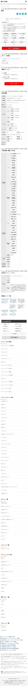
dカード (3, 480)
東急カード (3, 470)
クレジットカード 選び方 (6, 368)
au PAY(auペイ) (4, 578)
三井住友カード (4, 401)
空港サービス (6, 331)
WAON (2, 610)
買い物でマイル (18, 324)
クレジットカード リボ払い (7, 385)
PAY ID (2, 591)
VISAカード (3, 407)
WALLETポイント (5, 512)
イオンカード (4, 430)
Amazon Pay (4, 584)
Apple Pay (3, 627)
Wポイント (5, 328)
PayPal (2, 588)
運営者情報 (12, 680)
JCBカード (3, 404)
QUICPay (3, 617)
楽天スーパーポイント (6, 506)
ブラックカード (4, 355)
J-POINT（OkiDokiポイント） (7, 519)
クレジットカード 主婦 (6, 391)
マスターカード (4, 417)
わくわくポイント (5, 529)
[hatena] (23, 14)
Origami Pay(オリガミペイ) (7, 571)
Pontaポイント (4, 532)
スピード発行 (18, 326)
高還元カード (6, 324)
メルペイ (3, 574)
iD (1, 607)
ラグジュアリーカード (6, 444)
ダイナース (14, 3)
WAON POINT (4, 503)
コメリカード (4, 490)
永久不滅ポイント (5, 526)
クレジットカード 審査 (6, 371)
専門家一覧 (16, 680)
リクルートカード (5, 457)
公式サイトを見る (14, 83)
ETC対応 (5, 326)
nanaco (2, 600)
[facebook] (17, 14)
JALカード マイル (5, 548)
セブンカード (4, 483)
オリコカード (4, 437)
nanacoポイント (4, 509)
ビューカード (4, 450)
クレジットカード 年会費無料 (7, 345)
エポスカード (4, 440)
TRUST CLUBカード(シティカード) (9, 486)
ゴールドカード (4, 348)
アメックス (3, 411)
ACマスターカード (5, 477)
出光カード (3, 463)
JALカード (3, 421)
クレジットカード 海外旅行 (7, 381)
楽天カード (3, 427)
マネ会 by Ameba (7, 656)
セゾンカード (4, 447)
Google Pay (3, 630)
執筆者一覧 (20, 680)
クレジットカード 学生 (6, 388)
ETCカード (3, 362)
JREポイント (4, 522)
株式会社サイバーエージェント (22, 672)
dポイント (3, 536)
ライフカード (4, 453)
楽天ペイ (3, 558)
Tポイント (3, 539)
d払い (2, 568)
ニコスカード (4, 473)
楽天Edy (3, 614)
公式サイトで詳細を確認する (14, 48)
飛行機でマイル (18, 328)
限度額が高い (18, 331)
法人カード (3, 378)
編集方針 (24, 680)
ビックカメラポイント (6, 516)
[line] (26, 14)
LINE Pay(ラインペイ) (6, 565)
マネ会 (1, 3)
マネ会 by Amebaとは (6, 680)
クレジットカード (7, 3)
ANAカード (3, 424)
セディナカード (4, 467)
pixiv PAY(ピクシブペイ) (6, 581)
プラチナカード (4, 352)
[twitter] (20, 14)
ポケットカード (4, 460)
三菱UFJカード (4, 493)
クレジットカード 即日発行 (7, 375)
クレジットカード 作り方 (6, 365)
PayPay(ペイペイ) (5, 561)
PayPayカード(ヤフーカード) (7, 434)
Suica (2, 604)
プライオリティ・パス (6, 358)
